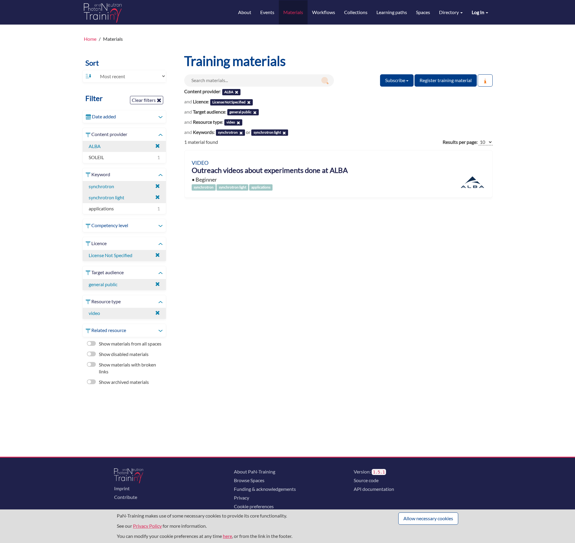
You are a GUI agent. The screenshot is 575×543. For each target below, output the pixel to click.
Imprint (122, 488)
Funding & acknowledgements (265, 489)
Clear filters (144, 100)
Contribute (125, 497)
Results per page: (460, 142)
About (244, 12)
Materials (293, 12)
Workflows (323, 12)
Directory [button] (449, 12)
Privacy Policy (147, 526)
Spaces (423, 12)
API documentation (374, 489)
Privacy (241, 497)
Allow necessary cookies (428, 518)
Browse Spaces (249, 480)
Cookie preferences (254, 506)
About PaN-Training (254, 471)
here (227, 536)
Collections (355, 12)
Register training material (446, 80)
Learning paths (391, 12)
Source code (366, 480)
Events (267, 12)
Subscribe (395, 80)
